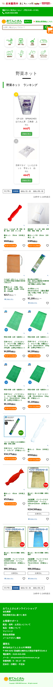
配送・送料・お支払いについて (17, 624)
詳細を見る (26, 134)
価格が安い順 (26, 191)
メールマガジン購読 (12, 638)
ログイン (28, 22)
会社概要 (7, 611)
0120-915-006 (11, 13)
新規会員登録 (9, 634)
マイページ (8, 631)
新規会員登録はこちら (43, 22)
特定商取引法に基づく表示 (15, 615)
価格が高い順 (38, 191)
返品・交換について (12, 628)
